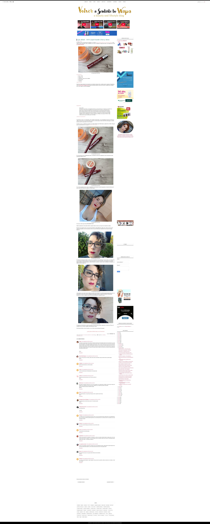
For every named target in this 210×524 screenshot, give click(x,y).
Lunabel (80, 375)
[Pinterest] (5, 1)
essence (85, 510)
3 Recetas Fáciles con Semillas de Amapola (125, 376)
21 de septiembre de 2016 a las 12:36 (87, 392)
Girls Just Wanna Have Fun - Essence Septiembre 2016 (124, 382)
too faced (95, 515)
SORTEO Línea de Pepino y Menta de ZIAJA (125, 365)
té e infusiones (111, 515)
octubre (120, 346)
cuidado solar (99, 508)
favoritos (94, 510)
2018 (119, 340)
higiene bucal (110, 510)
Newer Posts (81, 482)
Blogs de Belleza (127, 326)
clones (89, 506)
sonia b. (80, 369)
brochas (111, 505)
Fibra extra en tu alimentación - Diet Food (125, 350)
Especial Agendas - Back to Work (123, 378)
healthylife (105, 510)
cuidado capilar (79, 508)
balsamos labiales (98, 505)
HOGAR (120, 1)
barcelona (103, 505)
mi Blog (120, 326)
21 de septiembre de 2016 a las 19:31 (88, 423)
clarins (85, 506)
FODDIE (124, 1)
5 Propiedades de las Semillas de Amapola (125, 377)
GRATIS (98, 1)
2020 (119, 337)
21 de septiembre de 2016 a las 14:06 (92, 406)
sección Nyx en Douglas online (84, 85)
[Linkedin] (11, 1)
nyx (81, 335)
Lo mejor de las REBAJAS (122, 40)
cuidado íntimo (105, 508)
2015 (119, 397)
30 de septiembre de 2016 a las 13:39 (88, 458)
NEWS (90, 1)
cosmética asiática (99, 506)
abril (119, 391)
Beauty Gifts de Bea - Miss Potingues (124, 369)
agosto (120, 386)
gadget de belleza (99, 510)
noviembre (120, 345)
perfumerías (84, 513)
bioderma (107, 505)
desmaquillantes (80, 510)
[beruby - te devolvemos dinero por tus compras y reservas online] (125, 319)
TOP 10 (89, 505)
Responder (81, 352)
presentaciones (89, 513)
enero (120, 395)
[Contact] (13, 1)
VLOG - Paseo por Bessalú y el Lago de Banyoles (126, 367)
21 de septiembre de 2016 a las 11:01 (88, 363)
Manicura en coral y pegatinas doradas (124, 366)
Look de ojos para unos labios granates (124, 371)
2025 (119, 332)
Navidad (85, 505)
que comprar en (95, 513)
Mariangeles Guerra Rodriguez (84, 399)
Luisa (80, 429)
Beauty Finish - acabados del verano (124, 351)
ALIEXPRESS (109, 1)
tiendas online (90, 515)
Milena (80, 392)
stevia (107, 513)
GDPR (94, 1)
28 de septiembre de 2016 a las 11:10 (87, 451)
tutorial (106, 515)
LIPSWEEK (115, 1)
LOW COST (103, 1)
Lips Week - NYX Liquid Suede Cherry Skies (125, 362)
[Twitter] (4, 1)
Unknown (80, 458)
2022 (119, 335)
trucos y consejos (101, 515)
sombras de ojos (102, 513)
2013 (119, 399)
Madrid (82, 505)
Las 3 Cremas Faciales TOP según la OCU (125, 352)
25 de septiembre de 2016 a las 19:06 (89, 435)
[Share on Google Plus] (113, 333)
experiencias (89, 510)
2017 (119, 341)
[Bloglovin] (10, 1)
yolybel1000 (81, 435)
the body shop (84, 515)
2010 (119, 403)
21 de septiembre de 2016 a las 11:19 (87, 369)
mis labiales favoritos (80, 44)
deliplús (110, 508)
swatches (110, 513)
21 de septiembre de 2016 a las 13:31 (94, 399)
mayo (120, 390)
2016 (119, 342)
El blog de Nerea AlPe (82, 406)
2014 (119, 398)
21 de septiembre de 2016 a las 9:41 (87, 341)
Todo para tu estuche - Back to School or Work (125, 370)
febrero (120, 394)
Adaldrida (80, 363)
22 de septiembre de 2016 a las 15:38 (86, 429)
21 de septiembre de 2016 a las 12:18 (87, 375)
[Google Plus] (8, 1)
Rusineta (80, 423)
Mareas (80, 451)
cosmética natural (106, 506)
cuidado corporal (86, 508)
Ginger (80, 341)
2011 (119, 402)
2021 (119, 336)
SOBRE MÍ (86, 1)
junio (119, 389)
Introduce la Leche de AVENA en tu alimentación (126, 361)
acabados (92, 505)
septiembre (120, 347)
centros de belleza (80, 506)
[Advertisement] (96, 96)
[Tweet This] (110, 333)
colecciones (93, 506)
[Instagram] (7, 1)
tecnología (79, 515)
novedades (79, 335)
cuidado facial (93, 508)
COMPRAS (78, 505)
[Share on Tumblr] (114, 333)
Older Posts (110, 482)
